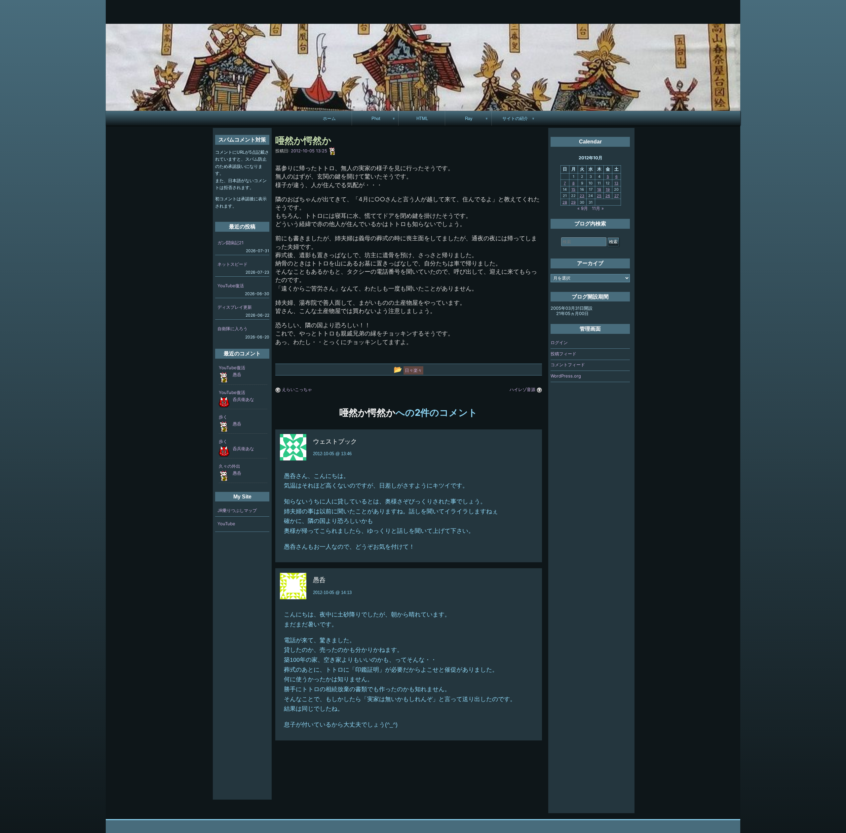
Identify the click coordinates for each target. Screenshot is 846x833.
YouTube (226, 523)
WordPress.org (566, 375)
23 (582, 195)
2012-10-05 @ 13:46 (332, 453)
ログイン (559, 342)
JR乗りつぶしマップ (237, 510)
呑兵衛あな (243, 399)
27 (616, 195)
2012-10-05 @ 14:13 (332, 592)
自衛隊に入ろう (232, 328)
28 (564, 202)
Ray (469, 118)
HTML (422, 118)
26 (607, 195)
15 (573, 189)
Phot (375, 118)
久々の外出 (229, 466)
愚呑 (237, 374)
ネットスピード (232, 264)
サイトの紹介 (515, 118)
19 (608, 189)
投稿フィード (563, 353)
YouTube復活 (230, 285)
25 (599, 195)
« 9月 (582, 208)
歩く (223, 416)
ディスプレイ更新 (234, 307)
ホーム (329, 118)
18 (599, 189)
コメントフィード (568, 364)
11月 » (598, 208)
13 (616, 183)
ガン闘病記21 (230, 242)
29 (573, 202)
